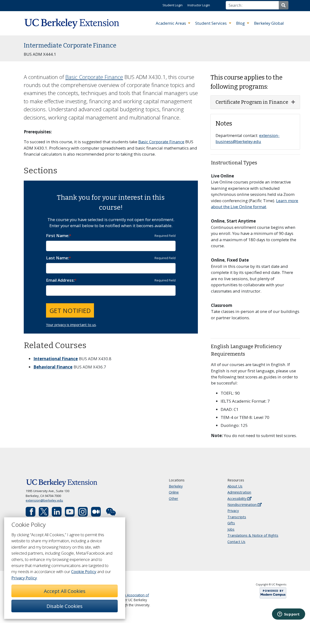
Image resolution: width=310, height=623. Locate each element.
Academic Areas (171, 23)
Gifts (231, 523)
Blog (241, 23)
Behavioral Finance (52, 367)
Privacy (233, 510)
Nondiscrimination (242, 504)
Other (173, 498)
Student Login (173, 5)
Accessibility (237, 498)
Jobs (230, 529)
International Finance (55, 358)
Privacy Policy (24, 578)
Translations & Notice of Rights (252, 535)
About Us (234, 486)
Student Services (211, 23)
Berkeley (176, 486)
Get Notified (70, 310)
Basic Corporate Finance (94, 77)
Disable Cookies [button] (64, 606)
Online (174, 492)
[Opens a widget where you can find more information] (288, 614)
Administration (239, 492)
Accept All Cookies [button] (64, 591)
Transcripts (236, 517)
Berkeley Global (269, 23)
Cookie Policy (83, 571)
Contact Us (236, 541)
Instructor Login (198, 5)
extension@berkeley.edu (44, 500)
